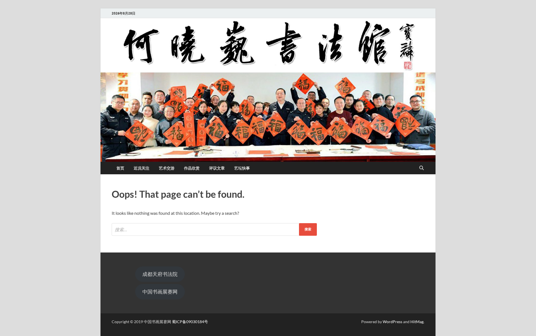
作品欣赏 (192, 168)
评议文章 (217, 168)
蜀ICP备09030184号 (190, 321)
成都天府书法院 (160, 274)
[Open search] (421, 168)
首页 (120, 168)
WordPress (392, 321)
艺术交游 (166, 168)
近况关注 (141, 168)
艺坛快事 (242, 168)
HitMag (416, 321)
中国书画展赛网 (160, 292)
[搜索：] (214, 229)
